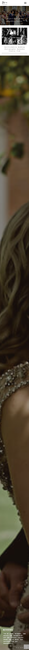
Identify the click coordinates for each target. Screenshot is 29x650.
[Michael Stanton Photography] (5, 3)
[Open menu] (25, 3)
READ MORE (20, 647)
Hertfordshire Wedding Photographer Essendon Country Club (14, 49)
